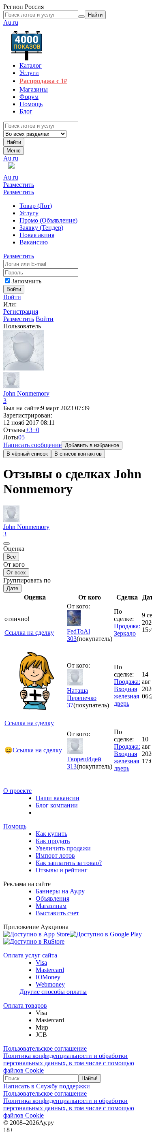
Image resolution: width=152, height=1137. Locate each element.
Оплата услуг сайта (30, 955)
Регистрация (20, 311)
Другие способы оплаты (53, 991)
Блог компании (57, 805)
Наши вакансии (57, 797)
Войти (12, 296)
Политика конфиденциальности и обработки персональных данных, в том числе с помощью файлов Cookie (68, 1063)
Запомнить (26, 281)
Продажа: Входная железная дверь (127, 692)
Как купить (51, 833)
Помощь (14, 826)
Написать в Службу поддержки (46, 1086)
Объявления (52, 898)
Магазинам (51, 905)
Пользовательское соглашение (45, 1048)
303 (72, 638)
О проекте (17, 790)
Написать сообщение (32, 444)
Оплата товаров (25, 1005)
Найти (13, 142)
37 (70, 705)
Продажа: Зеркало (127, 630)
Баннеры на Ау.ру (60, 891)
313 (72, 766)
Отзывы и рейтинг (62, 870)
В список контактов (78, 454)
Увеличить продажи (63, 848)
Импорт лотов (55, 855)
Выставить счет (57, 913)
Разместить (18, 184)
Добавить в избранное (92, 445)
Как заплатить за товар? (69, 862)
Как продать (53, 840)
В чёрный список (27, 454)
